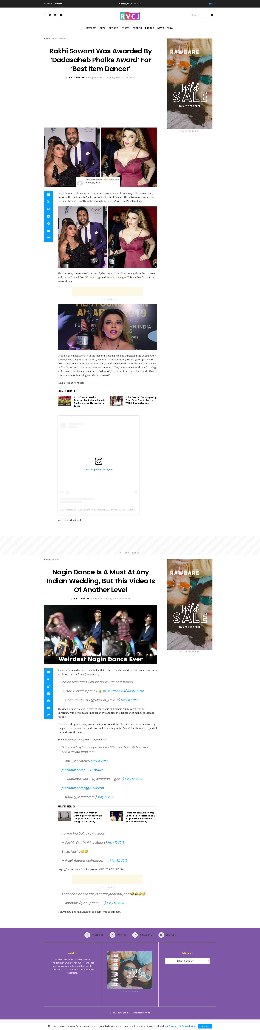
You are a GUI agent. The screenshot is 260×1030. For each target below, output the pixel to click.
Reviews (91, 28)
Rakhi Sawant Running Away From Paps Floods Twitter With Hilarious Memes (140, 400)
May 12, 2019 (133, 779)
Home (47, 38)
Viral (170, 28)
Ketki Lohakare (76, 77)
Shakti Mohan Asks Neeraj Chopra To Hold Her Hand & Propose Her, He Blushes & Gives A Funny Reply (140, 817)
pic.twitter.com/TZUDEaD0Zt (82, 770)
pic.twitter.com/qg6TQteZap (82, 788)
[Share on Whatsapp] (48, 209)
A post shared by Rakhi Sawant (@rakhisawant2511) (85, 510)
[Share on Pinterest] (48, 223)
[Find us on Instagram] (55, 15)
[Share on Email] (48, 230)
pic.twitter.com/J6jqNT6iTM (123, 691)
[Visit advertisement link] (190, 83)
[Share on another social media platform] (48, 238)
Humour (55, 559)
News (160, 28)
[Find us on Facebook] (45, 15)
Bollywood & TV (59, 38)
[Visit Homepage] (130, 15)
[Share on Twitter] (48, 202)
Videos (137, 28)
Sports (113, 28)
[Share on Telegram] (48, 216)
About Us (48, 4)
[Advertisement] (100, 102)
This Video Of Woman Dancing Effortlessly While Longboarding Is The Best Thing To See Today (88, 817)
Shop (213, 4)
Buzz (102, 28)
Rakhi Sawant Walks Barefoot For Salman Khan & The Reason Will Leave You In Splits (89, 402)
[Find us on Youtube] (61, 15)
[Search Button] (213, 15)
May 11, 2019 (129, 700)
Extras (149, 28)
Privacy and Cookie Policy (182, 1026)
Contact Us (58, 4)
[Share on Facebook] (48, 194)
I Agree (205, 1026)
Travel (125, 28)
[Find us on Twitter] (50, 15)
